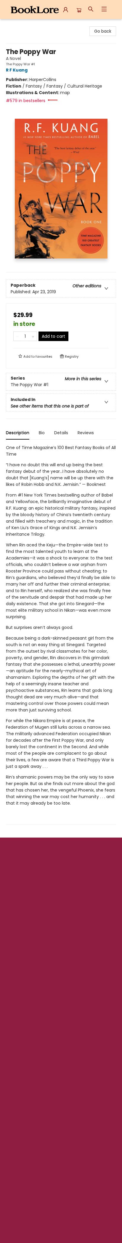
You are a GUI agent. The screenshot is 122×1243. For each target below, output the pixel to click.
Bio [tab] (42, 433)
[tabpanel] (61, 634)
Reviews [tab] (86, 433)
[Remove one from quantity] (17, 336)
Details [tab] (61, 433)
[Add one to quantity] (33, 336)
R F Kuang (17, 70)
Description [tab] (17, 433)
